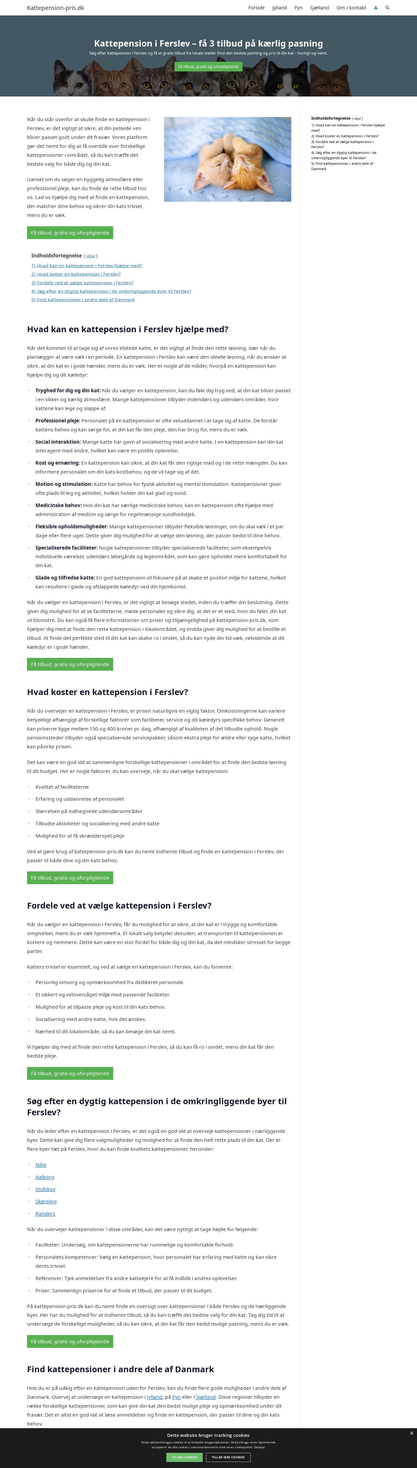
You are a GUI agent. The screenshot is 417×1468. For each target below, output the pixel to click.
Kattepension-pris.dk (55, 8)
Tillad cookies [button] (184, 1457)
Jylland (279, 7)
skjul (90, 256)
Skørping (46, 1201)
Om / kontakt (351, 7)
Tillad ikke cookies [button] (228, 1457)
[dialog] (208, 1448)
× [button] (411, 1433)
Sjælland (319, 7)
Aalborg (44, 1176)
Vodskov (45, 1188)
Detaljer (259, 1447)
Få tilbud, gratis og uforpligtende (208, 66)
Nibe (41, 1164)
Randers (45, 1213)
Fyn (298, 7)
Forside (256, 7)
